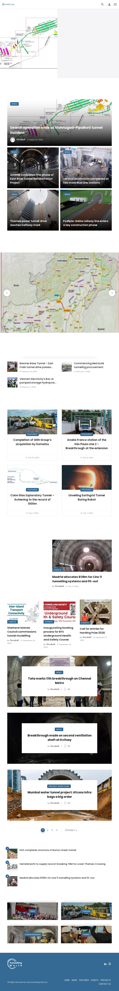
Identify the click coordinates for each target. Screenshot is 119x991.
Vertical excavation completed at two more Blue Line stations (86, 180)
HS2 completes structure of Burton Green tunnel (48, 850)
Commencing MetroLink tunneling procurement (89, 365)
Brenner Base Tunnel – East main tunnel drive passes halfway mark (36, 365)
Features (32, 434)
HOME (67, 980)
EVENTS (95, 980)
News (14, 104)
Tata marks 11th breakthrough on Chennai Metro (59, 681)
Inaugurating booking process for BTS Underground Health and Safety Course (58, 633)
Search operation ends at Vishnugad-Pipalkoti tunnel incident (56, 130)
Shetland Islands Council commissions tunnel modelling (21, 631)
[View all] (32, 911)
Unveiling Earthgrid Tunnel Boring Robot (86, 497)
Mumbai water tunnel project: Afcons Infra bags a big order (59, 794)
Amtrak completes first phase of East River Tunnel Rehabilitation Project (32, 178)
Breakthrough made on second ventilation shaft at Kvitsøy (60, 737)
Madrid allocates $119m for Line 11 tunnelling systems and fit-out (77, 579)
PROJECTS (106, 980)
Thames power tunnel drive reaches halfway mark (28, 223)
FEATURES (84, 980)
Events (57, 570)
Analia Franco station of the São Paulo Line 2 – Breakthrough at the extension (87, 444)
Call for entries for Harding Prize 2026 (92, 630)
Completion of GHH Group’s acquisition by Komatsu (32, 442)
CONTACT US (105, 984)
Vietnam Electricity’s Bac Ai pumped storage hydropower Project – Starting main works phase (38, 381)
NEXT (72, 830)
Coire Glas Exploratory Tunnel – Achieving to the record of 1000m (32, 499)
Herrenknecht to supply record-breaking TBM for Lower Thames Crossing (62, 864)
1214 (66, 830)
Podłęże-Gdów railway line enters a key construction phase (85, 223)
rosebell (21, 139)
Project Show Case (59, 786)
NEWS (74, 980)
